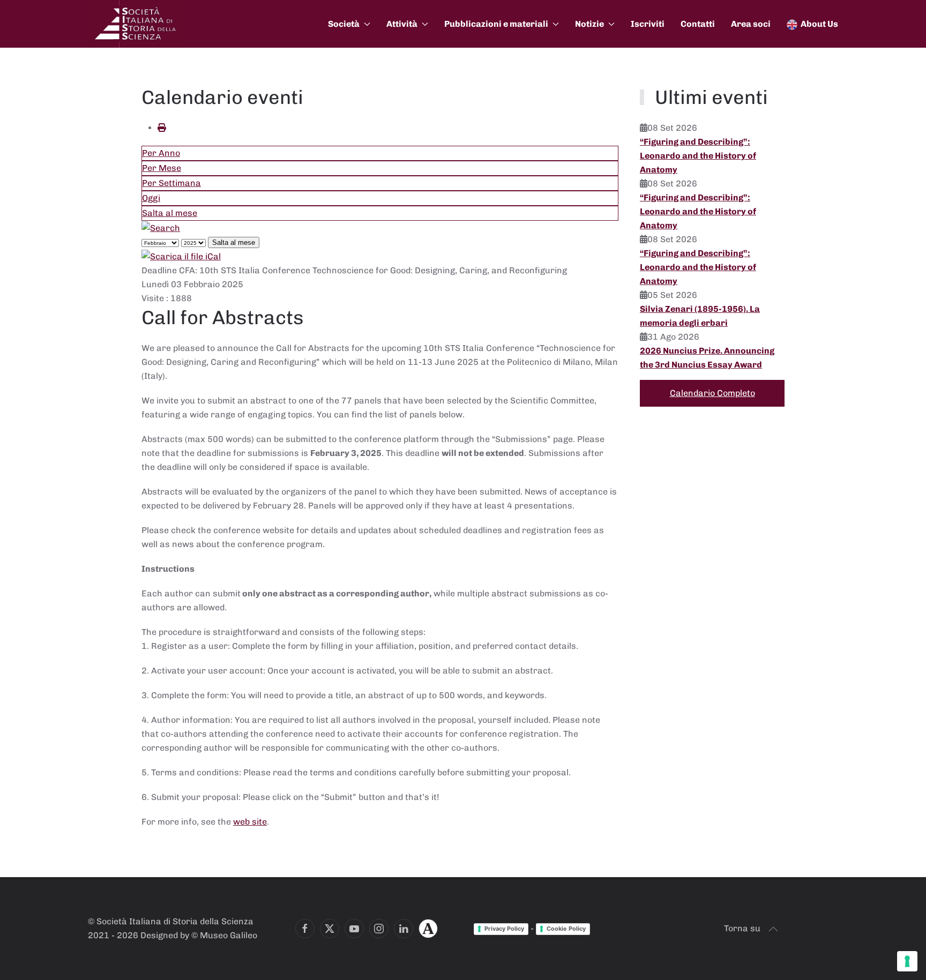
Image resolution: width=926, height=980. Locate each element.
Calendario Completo (712, 393)
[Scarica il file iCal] (181, 256)
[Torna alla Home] (136, 24)
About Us (819, 24)
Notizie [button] (589, 24)
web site (250, 822)
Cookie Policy (566, 928)
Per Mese (161, 168)
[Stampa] (162, 128)
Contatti (698, 24)
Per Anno (161, 153)
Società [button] (344, 24)
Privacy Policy (504, 928)
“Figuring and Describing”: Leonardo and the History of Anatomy (698, 156)
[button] (773, 929)
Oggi (151, 198)
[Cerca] (160, 227)
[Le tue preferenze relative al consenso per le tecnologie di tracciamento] (907, 961)
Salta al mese (169, 213)
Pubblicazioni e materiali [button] (496, 24)
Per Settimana (171, 183)
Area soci (751, 24)
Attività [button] (401, 24)
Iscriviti (647, 24)
